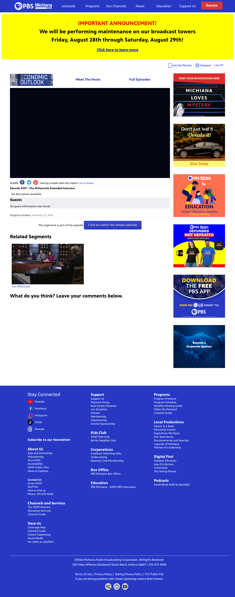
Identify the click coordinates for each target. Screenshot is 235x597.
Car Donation (99, 409)
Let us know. (86, 183)
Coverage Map (37, 527)
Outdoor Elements (165, 460)
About (140, 6)
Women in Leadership (167, 447)
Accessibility (35, 463)
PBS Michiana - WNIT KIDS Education (113, 487)
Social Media (35, 538)
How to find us (37, 490)
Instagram (41, 415)
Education (164, 6)
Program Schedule (165, 402)
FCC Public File (154, 574)
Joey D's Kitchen (164, 464)
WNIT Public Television (33, 6)
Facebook (40, 408)
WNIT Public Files (38, 467)
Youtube (40, 401)
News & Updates (38, 471)
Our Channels (116, 6)
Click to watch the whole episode (112, 225)
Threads (39, 429)
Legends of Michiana (166, 444)
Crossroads (161, 467)
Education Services (39, 510)
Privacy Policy (103, 574)
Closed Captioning (125, 586)
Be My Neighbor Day (103, 440)
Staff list (33, 486)
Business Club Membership (107, 460)
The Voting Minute (165, 471)
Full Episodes (139, 79)
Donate (211, 5)
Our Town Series (164, 436)
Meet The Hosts (88, 79)
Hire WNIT (34, 460)
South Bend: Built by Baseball (171, 484)
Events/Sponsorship (103, 423)
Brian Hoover (155, 579)
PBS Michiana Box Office (106, 473)
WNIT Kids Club (100, 436)
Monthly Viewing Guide (168, 406)
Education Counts (165, 429)
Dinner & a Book (164, 426)
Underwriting (99, 457)
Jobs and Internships (40, 453)
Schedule (68, 6)
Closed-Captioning (39, 534)
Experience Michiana (167, 433)
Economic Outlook (31, 79)
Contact (116, 586)
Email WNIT (35, 483)
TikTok (38, 422)
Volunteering (36, 456)
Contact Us (35, 479)
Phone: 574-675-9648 (40, 494)
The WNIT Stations (39, 507)
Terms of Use (83, 574)
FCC (108, 586)
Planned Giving (100, 402)
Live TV (219, 65)
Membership (98, 416)
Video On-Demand (165, 409)
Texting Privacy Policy (128, 574)
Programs (92, 6)
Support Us (187, 6)
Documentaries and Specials (171, 440)
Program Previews (165, 398)
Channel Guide (37, 514)
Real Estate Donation (104, 406)
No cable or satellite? (41, 541)
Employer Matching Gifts (106, 453)
